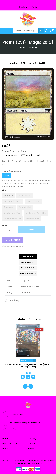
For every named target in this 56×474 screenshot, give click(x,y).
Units (4, 225)
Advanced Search (10, 443)
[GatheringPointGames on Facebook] (25, 3)
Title (4, 190)
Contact (32, 443)
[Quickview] (23, 377)
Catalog (32, 438)
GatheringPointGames (28, 47)
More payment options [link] (12, 246)
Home (5, 438)
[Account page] (46, 30)
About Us (6, 448)
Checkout (23, 7)
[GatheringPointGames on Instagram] (30, 3)
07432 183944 (16, 414)
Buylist (31, 448)
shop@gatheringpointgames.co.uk (27, 422)
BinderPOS (37, 463)
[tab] (28, 256)
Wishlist (34, 7)
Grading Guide (33, 155)
